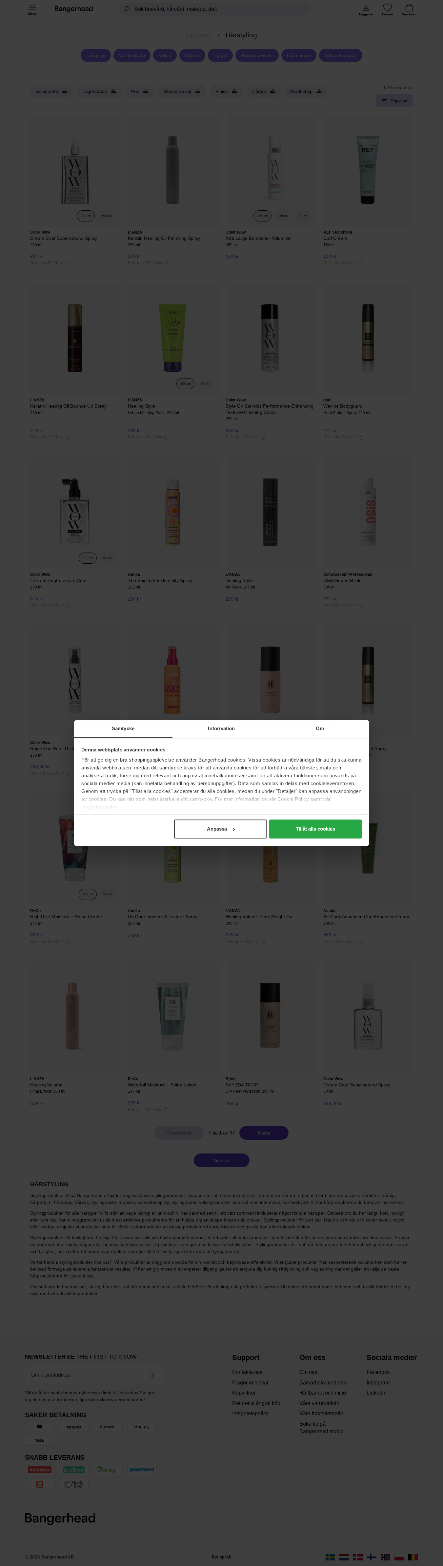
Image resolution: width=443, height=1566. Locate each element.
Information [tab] (221, 728)
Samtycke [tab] (123, 728)
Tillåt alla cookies (315, 829)
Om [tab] (320, 728)
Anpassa (217, 829)
